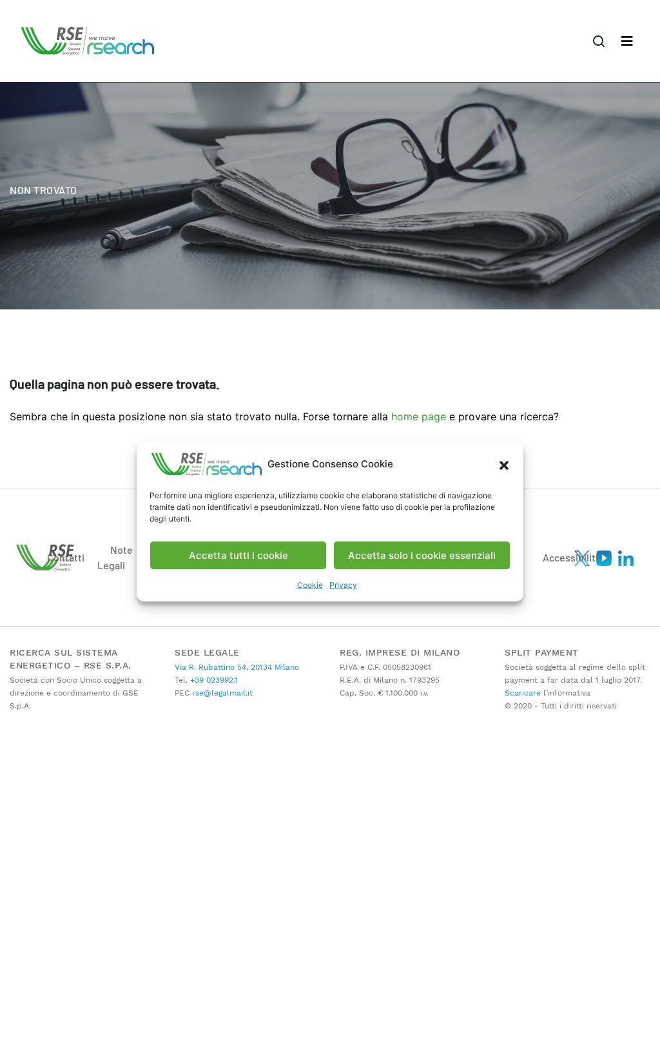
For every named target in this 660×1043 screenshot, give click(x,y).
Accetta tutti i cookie (238, 555)
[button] (504, 464)
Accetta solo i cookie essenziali (422, 555)
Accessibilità (572, 557)
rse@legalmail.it (221, 692)
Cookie (310, 585)
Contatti (65, 557)
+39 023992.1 (213, 680)
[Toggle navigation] (627, 41)
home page (420, 416)
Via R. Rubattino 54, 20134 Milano (237, 667)
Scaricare (523, 692)
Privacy (343, 585)
